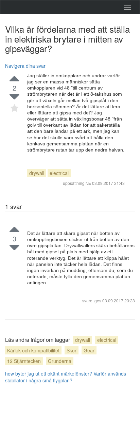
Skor (71, 350)
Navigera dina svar (25, 65)
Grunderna (59, 360)
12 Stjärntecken (24, 360)
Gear (89, 350)
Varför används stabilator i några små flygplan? (65, 377)
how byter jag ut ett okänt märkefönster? (48, 373)
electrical (59, 173)
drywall (36, 173)
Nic (88, 183)
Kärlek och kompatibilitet (33, 350)
